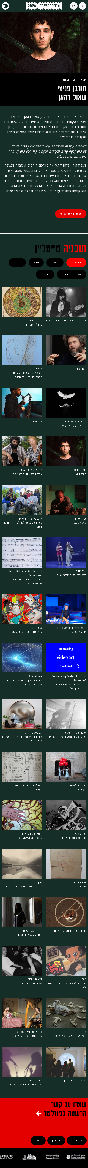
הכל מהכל (76, 262)
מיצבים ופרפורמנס (72, 274)
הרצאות (55, 262)
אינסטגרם (77, 1140)
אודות (82, 6)
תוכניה (74, 249)
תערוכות (45, 274)
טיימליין (48, 249)
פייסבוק (56, 1140)
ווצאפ (38, 1140)
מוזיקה (17, 262)
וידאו (36, 262)
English (74, 6)
